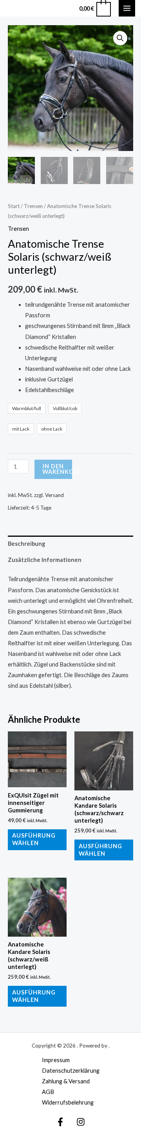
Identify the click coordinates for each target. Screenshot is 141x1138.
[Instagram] (80, 1122)
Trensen (33, 206)
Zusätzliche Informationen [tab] (44, 559)
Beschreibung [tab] (26, 543)
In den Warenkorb (57, 469)
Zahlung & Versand (66, 1081)
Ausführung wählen (34, 839)
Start (14, 206)
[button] (120, 38)
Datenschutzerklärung (70, 1070)
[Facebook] (60, 1122)
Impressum (56, 1060)
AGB (48, 1091)
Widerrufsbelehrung (68, 1102)
